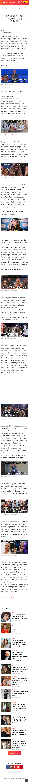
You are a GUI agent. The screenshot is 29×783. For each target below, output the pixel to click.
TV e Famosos (14, 8)
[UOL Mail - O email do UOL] (19, 2)
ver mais (13, 753)
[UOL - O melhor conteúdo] (3, 2)
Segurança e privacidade (14, 781)
